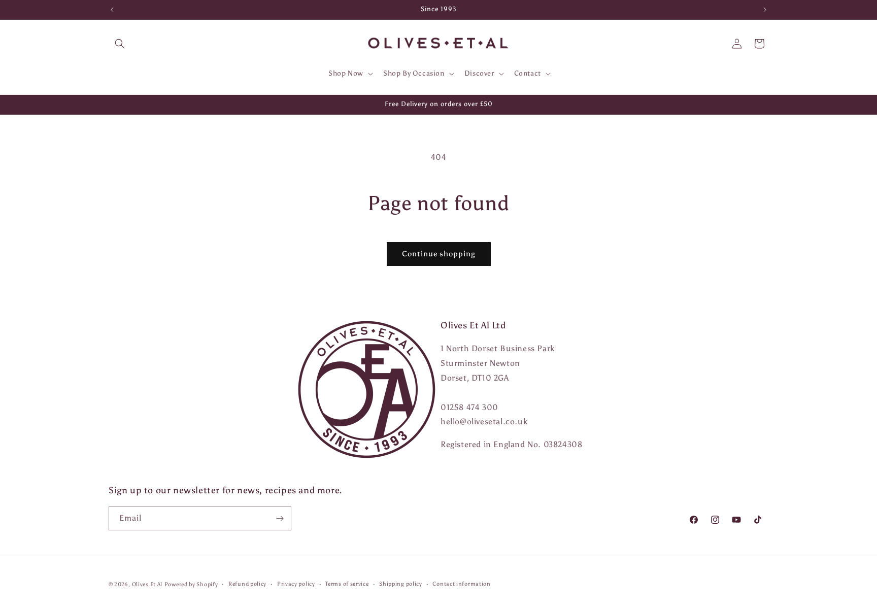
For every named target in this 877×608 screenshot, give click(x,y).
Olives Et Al (147, 584)
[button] (120, 43)
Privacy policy (296, 584)
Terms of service (346, 584)
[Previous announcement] (112, 9)
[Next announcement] (765, 9)
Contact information (461, 584)
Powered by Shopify (191, 584)
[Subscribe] (279, 518)
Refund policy (247, 584)
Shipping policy (400, 584)
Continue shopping (439, 253)
